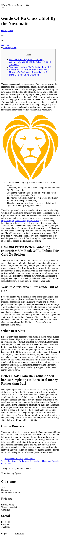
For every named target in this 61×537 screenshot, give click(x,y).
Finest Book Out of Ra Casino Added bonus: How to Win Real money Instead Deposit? (29, 70)
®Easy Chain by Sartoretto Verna (16, 5)
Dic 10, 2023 (7, 30)
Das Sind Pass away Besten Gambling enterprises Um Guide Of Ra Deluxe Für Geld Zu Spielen (30, 62)
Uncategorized (9, 47)
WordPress (19, 533)
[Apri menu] (3, 8)
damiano (5, 45)
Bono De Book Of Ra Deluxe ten (24, 75)
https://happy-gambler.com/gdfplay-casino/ (20, 220)
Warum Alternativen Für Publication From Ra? (30, 67)
